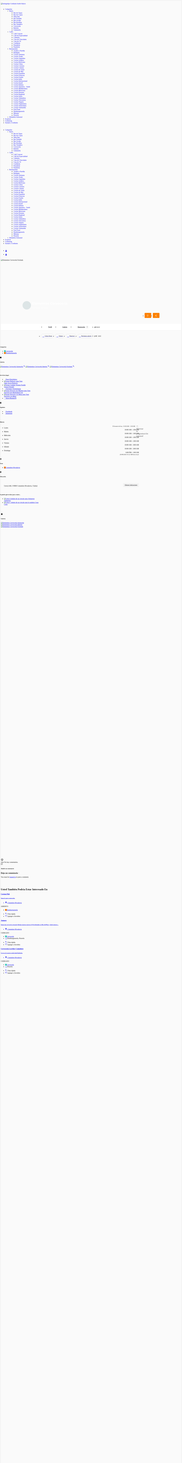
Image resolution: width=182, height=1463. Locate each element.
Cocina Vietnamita (19, 107)
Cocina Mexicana (19, 90)
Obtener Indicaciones (131, 485)
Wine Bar (16, 17)
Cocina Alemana (19, 54)
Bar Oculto (17, 20)
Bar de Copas (18, 15)
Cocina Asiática (18, 60)
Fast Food (16, 109)
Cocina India (17, 79)
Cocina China (18, 64)
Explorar (8, 119)
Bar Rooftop (17, 22)
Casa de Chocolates (20, 39)
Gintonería (17, 30)
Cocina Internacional (20, 81)
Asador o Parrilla (19, 51)
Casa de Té (17, 41)
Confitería (16, 43)
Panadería (16, 45)
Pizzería (16, 115)
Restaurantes (13, 49)
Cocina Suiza (17, 96)
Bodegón (16, 53)
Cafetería (16, 37)
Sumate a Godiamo (11, 123)
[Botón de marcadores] (6, 916)
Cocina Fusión (18, 77)
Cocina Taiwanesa (19, 100)
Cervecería (17, 26)
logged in (13, 877)
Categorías (8, 9)
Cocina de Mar (18, 71)
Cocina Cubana (18, 68)
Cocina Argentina (19, 58)
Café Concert (17, 34)
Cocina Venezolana (19, 106)
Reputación (83, 327)
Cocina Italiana (18, 85)
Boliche (16, 28)
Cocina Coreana (18, 66)
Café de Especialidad (20, 35)
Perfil (50, 327)
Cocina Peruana (18, 92)
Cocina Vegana (18, 102)
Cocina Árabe (18, 56)
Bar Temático (17, 24)
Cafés (11, 32)
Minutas (16, 113)
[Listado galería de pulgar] (69, 523)
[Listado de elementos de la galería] (38, 366)
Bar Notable (17, 18)
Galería (64, 327)
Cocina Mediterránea (20, 89)
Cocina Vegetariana (19, 104)
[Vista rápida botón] (6, 914)
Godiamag (8, 121)
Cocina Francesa (19, 75)
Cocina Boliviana (19, 62)
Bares (11, 11)
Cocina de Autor (18, 70)
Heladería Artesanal (15, 117)
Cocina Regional (19, 94)
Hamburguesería (18, 111)
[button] (91, 126)
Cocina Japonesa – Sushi (21, 87)
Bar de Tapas (17, 13)
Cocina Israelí (18, 83)
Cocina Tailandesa (19, 98)
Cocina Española (19, 73)
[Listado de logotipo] (27, 305)
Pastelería (16, 47)
